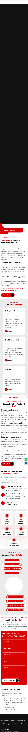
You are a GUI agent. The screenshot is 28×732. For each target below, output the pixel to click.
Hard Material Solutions (13, 340)
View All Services (13, 397)
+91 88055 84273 (11, 504)
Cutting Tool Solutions (12, 311)
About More (6, 295)
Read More (10, 331)
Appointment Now (9, 680)
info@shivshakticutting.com (11, 710)
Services (8, 369)
